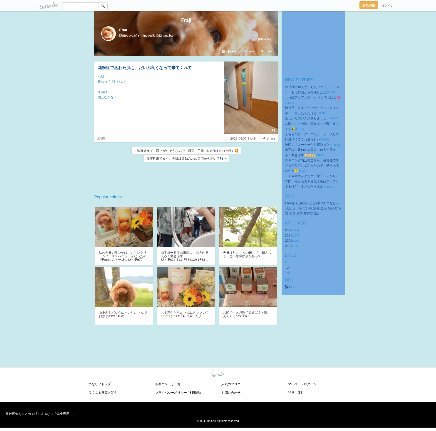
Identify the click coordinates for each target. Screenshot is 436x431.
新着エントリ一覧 (168, 384)
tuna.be (218, 375)
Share (268, 51)
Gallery (231, 51)
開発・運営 (296, 392)
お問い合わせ (230, 392)
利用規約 (196, 392)
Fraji (186, 20)
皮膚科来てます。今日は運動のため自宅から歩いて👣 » (186, 158)
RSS (291, 287)
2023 (288, 245)
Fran (123, 29)
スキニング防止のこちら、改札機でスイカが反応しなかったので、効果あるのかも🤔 (312, 165)
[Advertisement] (186, 175)
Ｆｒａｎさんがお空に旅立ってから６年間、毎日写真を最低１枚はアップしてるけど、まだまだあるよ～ (312, 180)
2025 (288, 235)
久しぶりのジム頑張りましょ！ (307, 118)
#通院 (101, 138)
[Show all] (264, 39)
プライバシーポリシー (171, 392)
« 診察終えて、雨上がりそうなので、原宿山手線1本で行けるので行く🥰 (186, 150)
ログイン (387, 5)
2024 (288, 240)
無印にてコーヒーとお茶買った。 (309, 144)
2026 (288, 230)
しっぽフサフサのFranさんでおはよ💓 (312, 97)
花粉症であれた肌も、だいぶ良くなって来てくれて (145, 67)
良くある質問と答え (103, 392)
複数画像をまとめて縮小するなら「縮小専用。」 (41, 413)
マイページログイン (302, 384)
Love (251, 51)
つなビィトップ (100, 384)
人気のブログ (230, 384)
